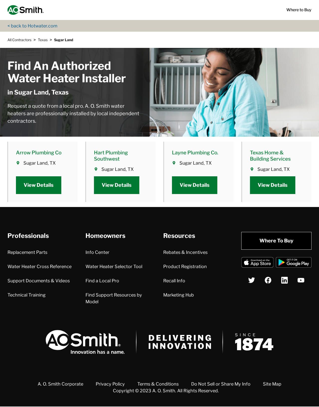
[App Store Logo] (257, 263)
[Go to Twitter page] (251, 280)
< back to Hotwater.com (32, 25)
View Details (39, 185)
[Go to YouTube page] (301, 280)
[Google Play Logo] (294, 263)
